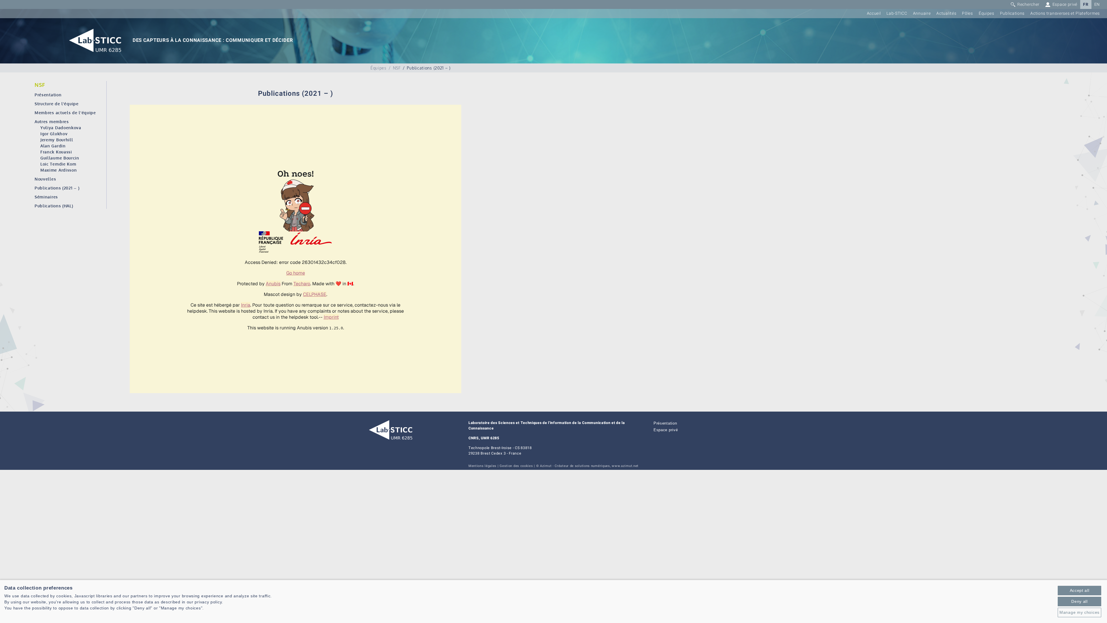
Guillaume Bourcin (59, 157)
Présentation (48, 94)
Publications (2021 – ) (57, 187)
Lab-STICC (896, 13)
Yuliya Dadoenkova (60, 127)
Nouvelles (45, 179)
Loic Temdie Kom (58, 164)
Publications (1012, 13)
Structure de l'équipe (57, 103)
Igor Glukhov (53, 133)
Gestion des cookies (516, 466)
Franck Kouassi (56, 151)
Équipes (986, 13)
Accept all (1079, 590)
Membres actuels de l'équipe (65, 112)
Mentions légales (482, 466)
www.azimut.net (625, 466)
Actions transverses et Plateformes (1065, 13)
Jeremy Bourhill (56, 139)
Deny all (1079, 601)
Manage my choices (1079, 612)
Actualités (946, 13)
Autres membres (52, 121)
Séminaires (46, 196)
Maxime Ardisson (58, 170)
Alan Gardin (53, 145)
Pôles (967, 13)
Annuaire (922, 13)
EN (1097, 4)
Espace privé (666, 430)
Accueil (874, 13)
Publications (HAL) (54, 205)
